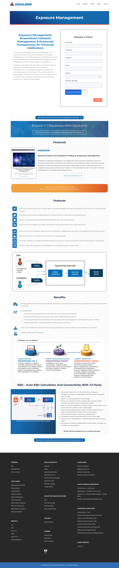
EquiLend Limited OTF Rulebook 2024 (86, 521)
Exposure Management (17, 497)
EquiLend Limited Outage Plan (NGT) (86, 530)
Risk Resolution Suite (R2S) (18, 485)
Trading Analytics (48, 487)
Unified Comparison (16, 500)
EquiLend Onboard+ (16, 539)
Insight (92, 4)
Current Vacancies (49, 541)
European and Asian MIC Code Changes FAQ (88, 527)
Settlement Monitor (16, 494)
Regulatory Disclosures (83, 469)
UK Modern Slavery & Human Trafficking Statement (90, 533)
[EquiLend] (21, 3)
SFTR (12, 528)
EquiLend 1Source (49, 522)
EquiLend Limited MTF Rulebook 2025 (86, 518)
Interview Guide (48, 535)
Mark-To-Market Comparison (18, 503)
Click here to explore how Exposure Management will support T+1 (59, 132)
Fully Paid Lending (48, 506)
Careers (99, 4)
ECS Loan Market (15, 472)
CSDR (12, 534)
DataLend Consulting (49, 484)
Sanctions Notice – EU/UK (83, 512)
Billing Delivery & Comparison (18, 509)
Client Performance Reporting (52, 478)
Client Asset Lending (49, 503)
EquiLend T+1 (14, 537)
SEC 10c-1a (14, 531)
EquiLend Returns (15, 491)
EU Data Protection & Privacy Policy (86, 524)
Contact (105, 4)
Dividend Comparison (16, 512)
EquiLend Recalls (15, 488)
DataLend (46, 466)
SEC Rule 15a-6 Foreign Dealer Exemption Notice (89, 499)
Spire (45, 500)
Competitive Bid (15, 469)
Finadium (44, 150)
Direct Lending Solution (50, 509)
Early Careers (47, 538)
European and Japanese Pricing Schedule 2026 (89, 515)
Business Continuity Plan (83, 472)
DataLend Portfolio (49, 481)
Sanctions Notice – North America (86, 488)
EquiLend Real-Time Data (50, 472)
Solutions (85, 4)
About (78, 4)
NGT (12, 466)
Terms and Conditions (83, 466)
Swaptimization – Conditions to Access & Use (89, 491)
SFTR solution (39, 332)
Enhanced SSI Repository (17, 506)
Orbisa (46, 469)
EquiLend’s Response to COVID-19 (86, 475)
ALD (12, 525)
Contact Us (80, 546)
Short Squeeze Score (49, 475)
